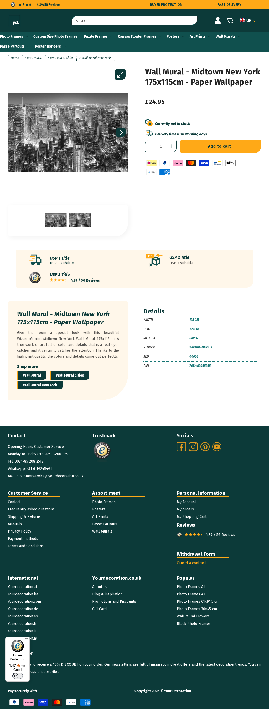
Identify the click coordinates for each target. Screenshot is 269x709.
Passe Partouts (12, 46)
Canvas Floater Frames (137, 36)
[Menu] (26, 640)
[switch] (17, 676)
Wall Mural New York (40, 385)
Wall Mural (32, 375)
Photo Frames (11, 36)
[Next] (121, 132)
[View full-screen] (120, 74)
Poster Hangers (48, 46)
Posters (173, 36)
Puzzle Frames (96, 36)
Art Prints (197, 36)
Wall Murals (225, 36)
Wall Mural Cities (70, 375)
